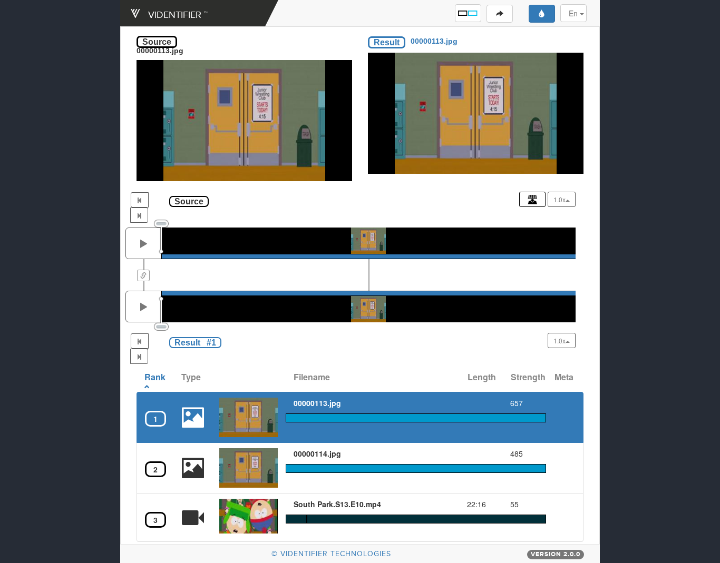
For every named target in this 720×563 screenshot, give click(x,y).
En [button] (574, 13)
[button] (468, 13)
